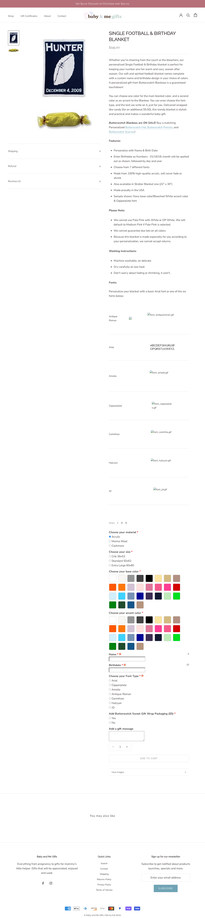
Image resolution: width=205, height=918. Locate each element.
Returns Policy (104, 879)
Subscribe (165, 888)
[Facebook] (118, 523)
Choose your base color (124, 571)
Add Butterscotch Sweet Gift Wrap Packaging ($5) (141, 714)
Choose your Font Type (124, 676)
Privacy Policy (104, 884)
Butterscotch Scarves (122, 132)
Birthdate (116, 665)
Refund (12, 166)
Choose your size (119, 552)
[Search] (188, 15)
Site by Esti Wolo (113, 915)
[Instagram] (50, 883)
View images (117, 772)
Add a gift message (121, 729)
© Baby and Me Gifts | (94, 915)
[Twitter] (122, 523)
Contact (61, 16)
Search (104, 863)
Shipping (13, 151)
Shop (11, 16)
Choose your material (122, 532)
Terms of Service (104, 889)
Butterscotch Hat (135, 127)
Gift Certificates (28, 16)
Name (113, 654)
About (47, 16)
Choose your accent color (125, 613)
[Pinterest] (126, 523)
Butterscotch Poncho (159, 127)
